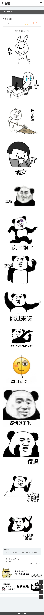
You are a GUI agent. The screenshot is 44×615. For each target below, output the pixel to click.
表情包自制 (7, 19)
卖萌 (11, 543)
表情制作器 (22, 613)
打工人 (6, 543)
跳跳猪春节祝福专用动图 (17, 559)
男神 (10, 561)
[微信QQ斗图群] (22, 586)
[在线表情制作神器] (22, 573)
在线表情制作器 (7, 12)
